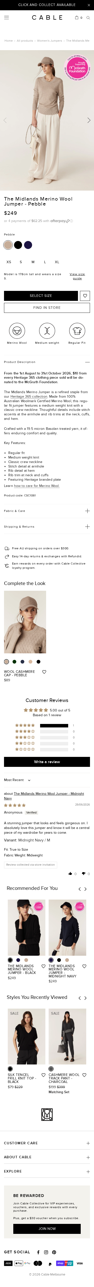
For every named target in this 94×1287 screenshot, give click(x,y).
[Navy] (22, 662)
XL (57, 262)
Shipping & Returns (19, 526)
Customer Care (21, 1143)
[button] (25, 725)
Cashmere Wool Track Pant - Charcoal (64, 1078)
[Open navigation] (6, 17)
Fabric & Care (14, 511)
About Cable (18, 1157)
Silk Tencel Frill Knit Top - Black (22, 1078)
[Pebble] (8, 245)
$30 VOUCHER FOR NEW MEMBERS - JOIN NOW (47, 7)
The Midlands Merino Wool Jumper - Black (22, 969)
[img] (15, 805)
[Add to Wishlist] (85, 296)
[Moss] (14, 662)
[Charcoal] (51, 1069)
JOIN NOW (47, 1229)
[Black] (18, 245)
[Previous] (79, 889)
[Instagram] (46, 1252)
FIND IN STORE (47, 308)
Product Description (20, 362)
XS (9, 262)
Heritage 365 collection (29, 396)
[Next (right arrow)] (88, 120)
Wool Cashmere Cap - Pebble (19, 673)
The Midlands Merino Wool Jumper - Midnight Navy (62, 971)
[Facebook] (38, 1252)
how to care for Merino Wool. (37, 486)
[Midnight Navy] (28, 245)
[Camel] (30, 662)
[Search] (88, 17)
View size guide (77, 276)
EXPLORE (13, 1171)
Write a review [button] (47, 761)
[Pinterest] (54, 1252)
